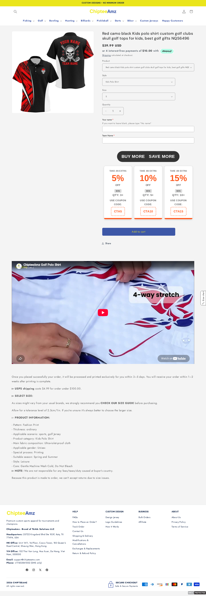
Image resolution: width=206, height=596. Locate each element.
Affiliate (142, 521)
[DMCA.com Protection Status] (197, 594)
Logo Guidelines (114, 521)
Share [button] (108, 243)
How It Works (112, 526)
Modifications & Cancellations (81, 542)
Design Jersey (112, 517)
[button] (15, 11)
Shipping (106, 55)
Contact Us (78, 531)
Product (106, 60)
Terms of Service (180, 526)
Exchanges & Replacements (86, 548)
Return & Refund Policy (84, 553)
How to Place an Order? (85, 521)
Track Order (78, 526)
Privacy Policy (178, 521)
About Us (176, 517)
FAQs (75, 517)
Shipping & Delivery (83, 535)
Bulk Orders (144, 517)
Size (104, 90)
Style (104, 75)
